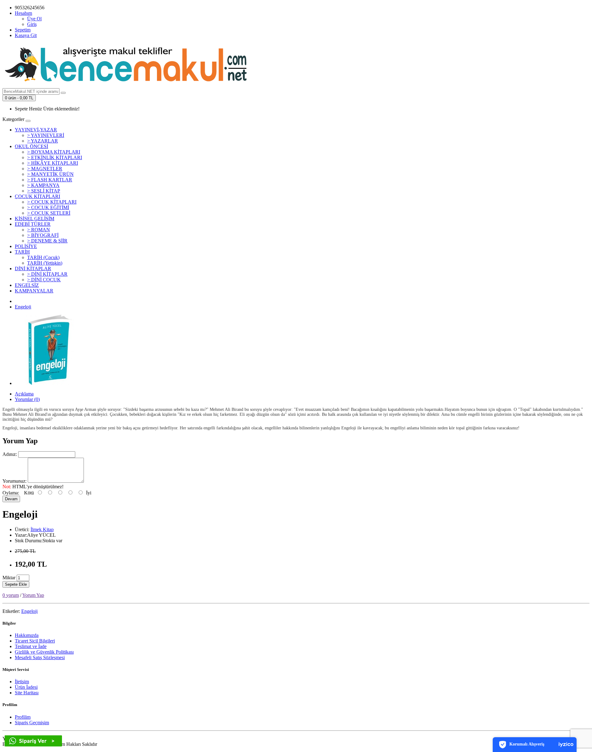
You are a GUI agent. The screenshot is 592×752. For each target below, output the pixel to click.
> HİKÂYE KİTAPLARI (52, 163)
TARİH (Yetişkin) (44, 263)
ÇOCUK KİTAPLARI (37, 196)
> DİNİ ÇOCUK (44, 279)
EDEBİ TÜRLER (33, 224)
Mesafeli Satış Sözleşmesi (40, 657)
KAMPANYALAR (34, 290)
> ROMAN (38, 229)
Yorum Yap (33, 595)
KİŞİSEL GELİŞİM (34, 218)
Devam (11, 499)
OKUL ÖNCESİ (31, 146)
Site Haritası (27, 692)
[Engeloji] (50, 383)
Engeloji (23, 306)
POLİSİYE (26, 246)
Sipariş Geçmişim (32, 722)
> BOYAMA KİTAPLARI (53, 152)
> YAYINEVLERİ (45, 135)
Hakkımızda (27, 635)
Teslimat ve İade (31, 646)
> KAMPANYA (43, 185)
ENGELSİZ (27, 285)
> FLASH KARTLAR (49, 179)
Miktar (8, 577)
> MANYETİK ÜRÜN (50, 174)
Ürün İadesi (26, 687)
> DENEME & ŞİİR (47, 240)
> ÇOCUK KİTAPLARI (51, 202)
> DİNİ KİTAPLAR (47, 274)
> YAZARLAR (42, 140)
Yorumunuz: (14, 481)
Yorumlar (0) (27, 399)
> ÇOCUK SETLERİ (48, 213)
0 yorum (10, 595)
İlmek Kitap (42, 529)
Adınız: (9, 454)
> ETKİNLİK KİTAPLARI (54, 157)
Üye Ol (34, 18)
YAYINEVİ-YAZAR (36, 129)
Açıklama (24, 393)
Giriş (32, 24)
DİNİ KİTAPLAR (33, 268)
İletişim (22, 681)
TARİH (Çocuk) (43, 257)
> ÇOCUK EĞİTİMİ (48, 207)
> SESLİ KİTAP (43, 190)
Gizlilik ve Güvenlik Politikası (44, 652)
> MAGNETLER (44, 168)
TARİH (22, 251)
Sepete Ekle (16, 584)
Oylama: (10, 492)
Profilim (23, 717)
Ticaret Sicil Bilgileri (35, 640)
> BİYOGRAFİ (43, 235)
